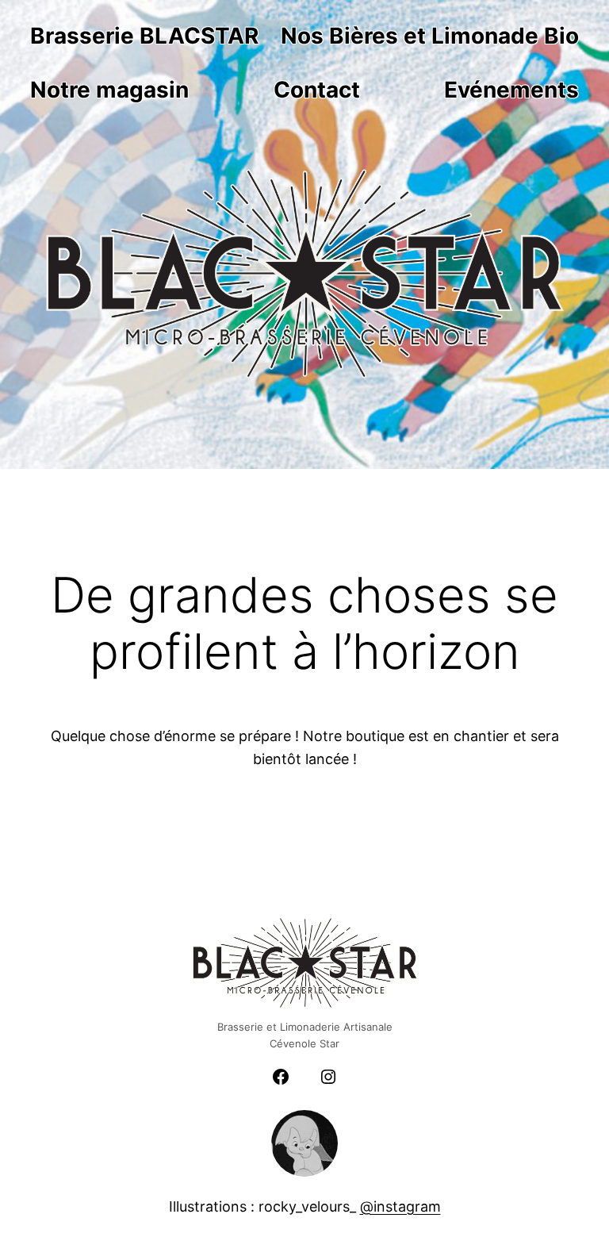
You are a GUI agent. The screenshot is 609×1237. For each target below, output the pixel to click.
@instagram (400, 1206)
